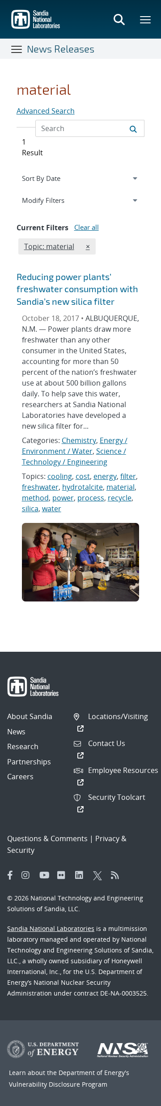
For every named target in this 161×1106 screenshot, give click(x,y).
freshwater (40, 487)
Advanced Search (46, 111)
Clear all (86, 227)
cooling (59, 476)
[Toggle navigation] (17, 49)
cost (83, 476)
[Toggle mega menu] (146, 19)
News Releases (60, 48)
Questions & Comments (47, 838)
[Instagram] (28, 875)
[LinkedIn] (82, 875)
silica (30, 509)
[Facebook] (10, 875)
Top (134, 1096)
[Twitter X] (99, 875)
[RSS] (117, 875)
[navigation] (81, 178)
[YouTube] (46, 875)
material (120, 487)
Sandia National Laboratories (50, 928)
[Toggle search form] (119, 19)
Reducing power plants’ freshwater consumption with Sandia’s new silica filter (77, 289)
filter (128, 476)
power (63, 498)
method (35, 498)
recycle (119, 498)
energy (105, 476)
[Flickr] (64, 875)
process (90, 498)
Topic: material (49, 246)
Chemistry (79, 440)
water (51, 509)
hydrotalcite (82, 487)
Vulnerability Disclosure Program (58, 1084)
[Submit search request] (133, 128)
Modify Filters (53, 200)
